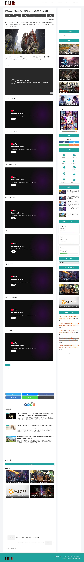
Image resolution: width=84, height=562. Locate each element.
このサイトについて (58, 556)
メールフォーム (76, 556)
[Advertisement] (29, 379)
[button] (42, 15)
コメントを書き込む (30, 464)
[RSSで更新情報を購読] (34, 404)
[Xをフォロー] (28, 404)
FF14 (7, 367)
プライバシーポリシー (68, 556)
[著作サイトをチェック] (25, 404)
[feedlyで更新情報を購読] (31, 404)
